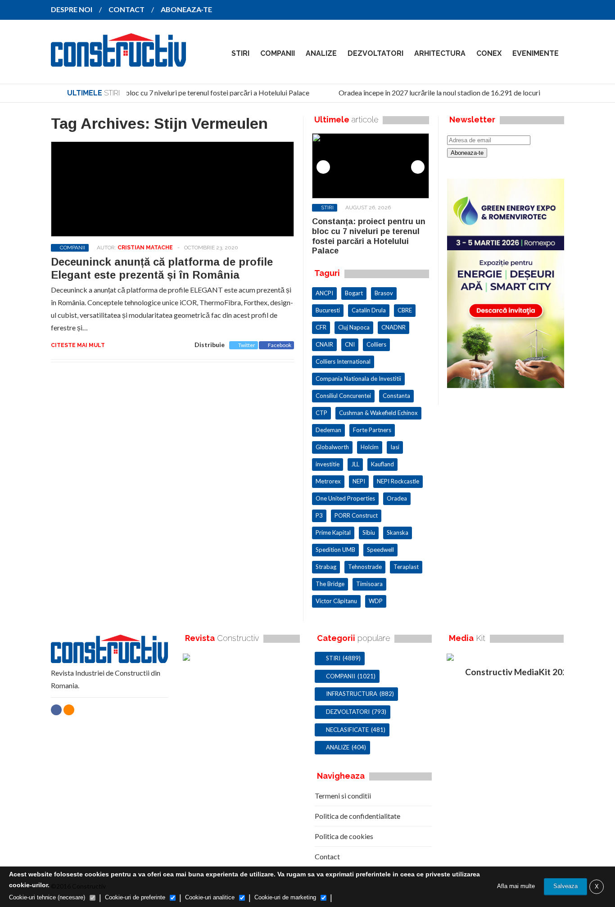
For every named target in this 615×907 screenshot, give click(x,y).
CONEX (489, 53)
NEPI (359, 481)
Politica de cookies (344, 836)
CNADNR (393, 327)
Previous (323, 167)
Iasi (394, 447)
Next (418, 167)
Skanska (397, 532)
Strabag (326, 566)
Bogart (354, 293)
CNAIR (324, 344)
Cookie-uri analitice (210, 897)
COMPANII (277, 53)
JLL (355, 464)
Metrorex (328, 481)
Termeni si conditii (343, 795)
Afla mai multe (516, 886)
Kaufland (382, 464)
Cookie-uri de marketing (285, 897)
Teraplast (406, 566)
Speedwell (380, 549)
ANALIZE (321, 53)
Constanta (396, 395)
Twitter (246, 345)
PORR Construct (356, 515)
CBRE (405, 310)
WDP (376, 601)
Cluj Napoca (354, 327)
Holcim (370, 447)
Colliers (376, 344)
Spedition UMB (335, 549)
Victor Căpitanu (336, 601)
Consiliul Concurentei (343, 395)
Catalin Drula (369, 310)
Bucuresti (328, 310)
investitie (327, 464)
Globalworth (332, 447)
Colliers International (343, 361)
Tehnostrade (365, 566)
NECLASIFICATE (347, 729)
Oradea (397, 498)
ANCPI (324, 293)
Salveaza (565, 886)
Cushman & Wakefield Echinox (378, 412)
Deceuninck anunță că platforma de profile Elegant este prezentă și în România (162, 268)
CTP (321, 412)
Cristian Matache (145, 247)
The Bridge (330, 583)
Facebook (279, 345)
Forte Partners (372, 429)
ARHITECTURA (440, 53)
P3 (319, 515)
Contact (327, 856)
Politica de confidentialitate (357, 816)
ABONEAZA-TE (186, 9)
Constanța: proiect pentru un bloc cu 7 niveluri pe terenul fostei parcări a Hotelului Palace (168, 92)
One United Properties (345, 498)
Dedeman (328, 429)
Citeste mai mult (78, 345)
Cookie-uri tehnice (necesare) (47, 897)
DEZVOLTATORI (375, 53)
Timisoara (369, 583)
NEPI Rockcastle (398, 481)
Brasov (384, 293)
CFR (321, 327)
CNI (350, 344)
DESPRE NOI (71, 9)
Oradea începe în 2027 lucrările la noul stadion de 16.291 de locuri (435, 92)
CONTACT (127, 9)
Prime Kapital (333, 532)
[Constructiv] (118, 60)
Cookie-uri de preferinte (135, 897)
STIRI (240, 53)
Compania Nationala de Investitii (358, 378)
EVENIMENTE (535, 53)
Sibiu (368, 532)
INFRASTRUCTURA (351, 693)
